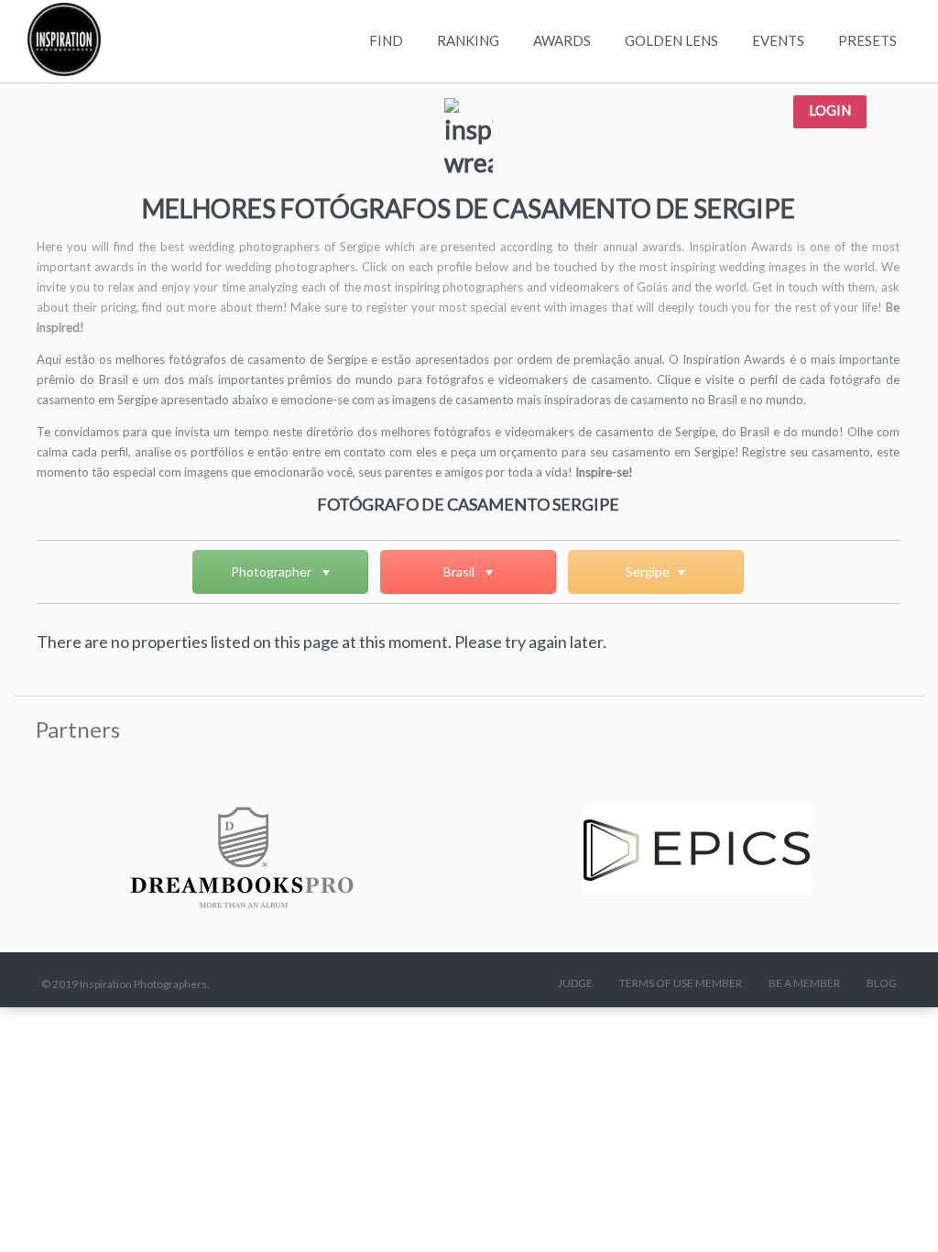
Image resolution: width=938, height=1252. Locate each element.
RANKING (468, 40)
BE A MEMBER (804, 983)
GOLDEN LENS (671, 40)
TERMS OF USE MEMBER (680, 983)
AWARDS (562, 40)
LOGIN (830, 110)
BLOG (882, 983)
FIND (386, 40)
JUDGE (575, 983)
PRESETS (867, 40)
